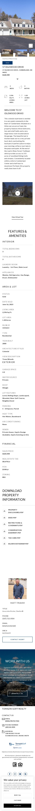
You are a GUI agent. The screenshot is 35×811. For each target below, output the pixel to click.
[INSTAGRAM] (15, 774)
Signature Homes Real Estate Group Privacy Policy (17, 751)
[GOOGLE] (25, 774)
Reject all (17, 795)
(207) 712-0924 (8, 618)
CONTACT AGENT (17, 639)
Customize (17, 800)
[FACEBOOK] (10, 774)
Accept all (17, 805)
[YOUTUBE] (20, 774)
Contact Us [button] (17, 693)
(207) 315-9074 (10, 727)
